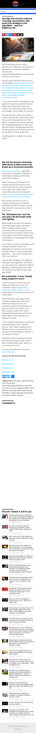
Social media (28, 393)
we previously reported (12, 171)
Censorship (10, 383)
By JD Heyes (19, 522)
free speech (6, 388)
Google (19, 388)
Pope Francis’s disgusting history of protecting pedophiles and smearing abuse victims (20, 652)
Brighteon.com (7, 360)
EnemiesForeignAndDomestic (13, 386)
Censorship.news (8, 352)
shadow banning (16, 393)
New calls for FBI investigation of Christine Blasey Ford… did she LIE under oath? (20, 600)
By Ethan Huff (19, 595)
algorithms (26, 381)
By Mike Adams (20, 542)
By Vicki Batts (19, 647)
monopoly (12, 390)
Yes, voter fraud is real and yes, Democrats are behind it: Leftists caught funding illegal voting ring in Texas (20, 528)
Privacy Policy (18, 729)
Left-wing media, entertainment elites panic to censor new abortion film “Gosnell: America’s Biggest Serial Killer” (21, 580)
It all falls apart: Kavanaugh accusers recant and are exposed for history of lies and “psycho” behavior (21, 620)
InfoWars (26, 388)
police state (21, 390)
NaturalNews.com (8, 364)
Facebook (27, 386)
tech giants (6, 395)
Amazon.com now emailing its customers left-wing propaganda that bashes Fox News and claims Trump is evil (21, 685)
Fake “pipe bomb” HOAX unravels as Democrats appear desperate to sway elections (21, 538)
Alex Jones (17, 381)
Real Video (6, 393)
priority (29, 390)
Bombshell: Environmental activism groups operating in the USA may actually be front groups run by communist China (20, 590)
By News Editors (20, 636)
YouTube (20, 395)
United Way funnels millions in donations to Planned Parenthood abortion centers (19, 695)
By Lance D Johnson (21, 717)
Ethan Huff (14, 31)
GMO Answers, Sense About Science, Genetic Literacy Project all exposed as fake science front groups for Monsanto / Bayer (21, 642)
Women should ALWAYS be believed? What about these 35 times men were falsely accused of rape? (21, 557)
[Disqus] (18, 431)
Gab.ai (14, 388)
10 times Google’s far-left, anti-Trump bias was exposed (21, 703)
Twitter (13, 395)
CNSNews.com (7, 368)
